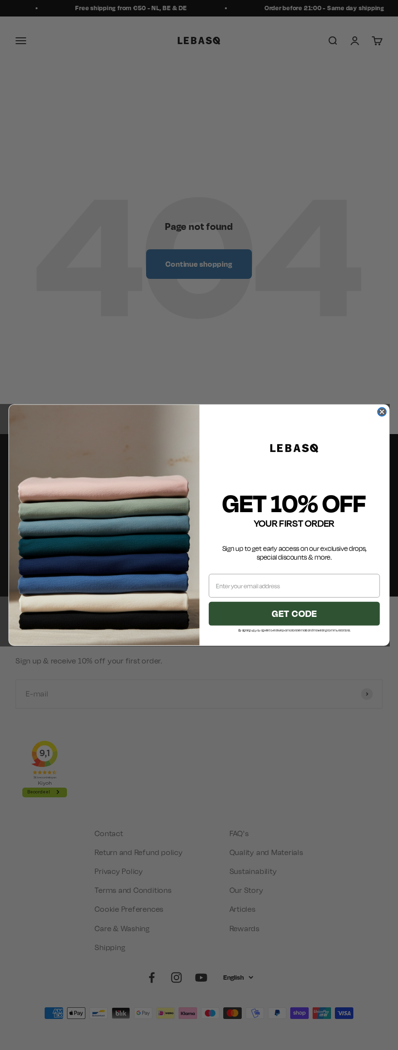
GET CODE (294, 613)
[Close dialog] (382, 411)
